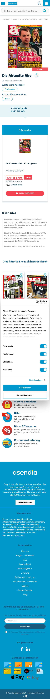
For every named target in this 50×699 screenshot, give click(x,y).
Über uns (25, 551)
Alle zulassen (25, 388)
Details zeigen (35, 380)
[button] (21, 275)
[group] (25, 163)
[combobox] (25, 10)
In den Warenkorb (26, 193)
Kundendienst (25, 564)
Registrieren (25, 627)
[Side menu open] (3, 3)
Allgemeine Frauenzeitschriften (31, 19)
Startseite (5, 19)
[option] (10, 89)
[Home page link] (12, 3)
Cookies (25, 586)
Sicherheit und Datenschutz (25, 581)
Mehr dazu (19, 535)
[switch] (43, 354)
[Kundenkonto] (39, 3)
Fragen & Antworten (25, 555)
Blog (25, 594)
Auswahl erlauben (25, 395)
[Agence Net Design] (25, 696)
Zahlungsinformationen (25, 577)
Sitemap (40, 693)
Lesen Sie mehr (25, 502)
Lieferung (25, 573)
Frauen (14, 19)
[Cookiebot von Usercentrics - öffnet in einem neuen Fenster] (36, 302)
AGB (25, 560)
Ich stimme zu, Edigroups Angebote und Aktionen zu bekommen (26, 633)
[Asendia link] (25, 472)
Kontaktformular (25, 590)
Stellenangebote (25, 568)
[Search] (44, 10)
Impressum (32, 693)
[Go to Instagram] (28, 649)
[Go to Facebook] (22, 649)
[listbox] (25, 89)
